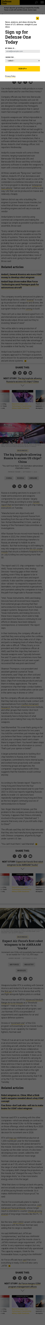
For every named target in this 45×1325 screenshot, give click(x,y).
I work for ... (10, 57)
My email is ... (10, 48)
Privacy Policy (10, 76)
